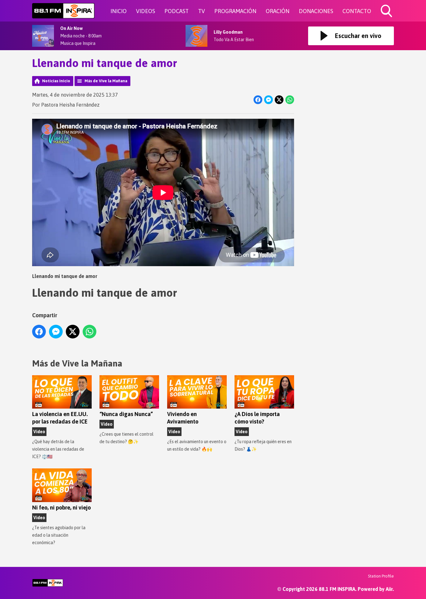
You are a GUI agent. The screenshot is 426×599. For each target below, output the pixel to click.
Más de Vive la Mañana (106, 81)
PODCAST (176, 11)
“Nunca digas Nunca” (126, 414)
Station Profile (381, 576)
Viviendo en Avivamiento (182, 418)
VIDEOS (145, 11)
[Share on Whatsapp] (289, 99)
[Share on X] (279, 99)
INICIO (118, 11)
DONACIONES (316, 11)
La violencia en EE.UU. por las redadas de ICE (60, 418)
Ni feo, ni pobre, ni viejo (61, 507)
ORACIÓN (277, 11)
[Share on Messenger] (268, 99)
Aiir (389, 589)
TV (201, 11)
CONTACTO (356, 11)
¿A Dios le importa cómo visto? (257, 418)
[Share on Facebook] (258, 99)
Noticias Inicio (56, 81)
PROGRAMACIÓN (235, 11)
